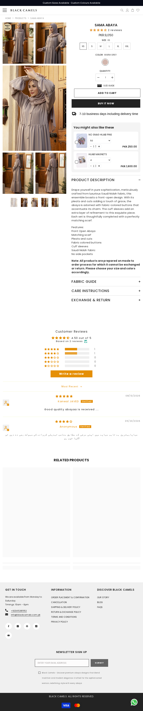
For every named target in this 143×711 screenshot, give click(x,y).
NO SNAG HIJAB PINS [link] (100, 134)
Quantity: (105, 70)
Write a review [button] (71, 374)
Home (8, 18)
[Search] (122, 10)
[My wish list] (137, 10)
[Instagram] (17, 626)
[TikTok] (36, 626)
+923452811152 (19, 610)
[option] (14, 202)
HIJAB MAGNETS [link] (98, 154)
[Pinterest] (27, 626)
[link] (81, 141)
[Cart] (132, 10)
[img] (64, 396)
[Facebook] (8, 626)
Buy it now (106, 103)
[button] (99, 30)
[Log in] (127, 10)
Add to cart (107, 93)
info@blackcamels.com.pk (25, 614)
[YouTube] (8, 635)
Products (20, 18)
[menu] (5, 10)
